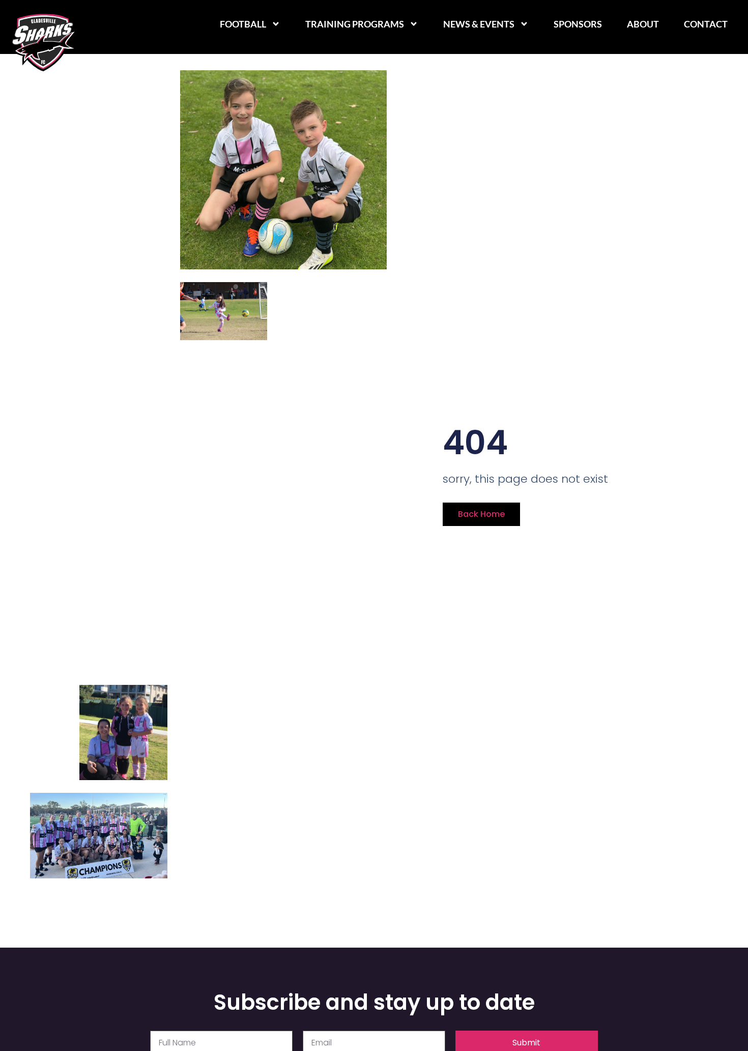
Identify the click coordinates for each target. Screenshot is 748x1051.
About (643, 24)
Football (243, 24)
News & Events (478, 24)
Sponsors (578, 24)
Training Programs (354, 24)
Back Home (481, 514)
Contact (706, 24)
